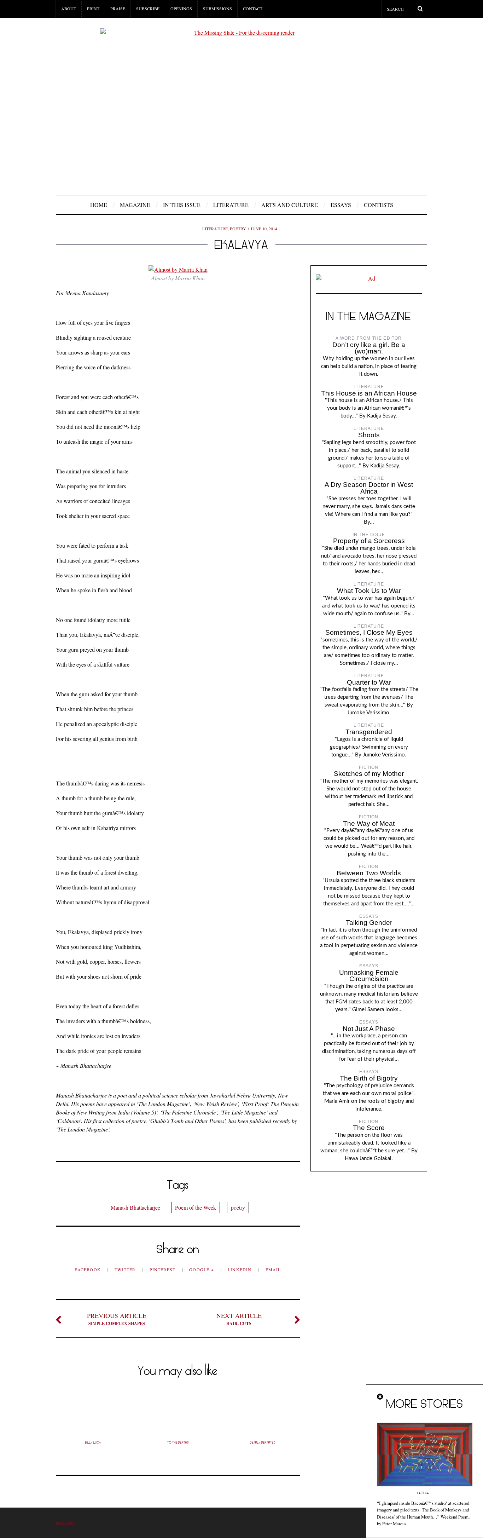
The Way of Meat (369, 823)
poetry (238, 1207)
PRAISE (117, 8)
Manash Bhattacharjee (135, 1207)
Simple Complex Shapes (116, 1318)
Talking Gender (369, 922)
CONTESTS (378, 204)
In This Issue (181, 204)
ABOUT (68, 8)
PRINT (93, 8)
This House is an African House (369, 393)
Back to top (65, 1523)
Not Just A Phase (369, 1028)
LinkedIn (240, 1269)
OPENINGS (181, 8)
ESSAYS (341, 204)
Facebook (88, 1269)
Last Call (424, 1493)
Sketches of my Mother (369, 773)
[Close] (380, 1396)
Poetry (238, 228)
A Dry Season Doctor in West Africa (369, 488)
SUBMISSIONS (217, 8)
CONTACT (252, 8)
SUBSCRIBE (147, 8)
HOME (98, 204)
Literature (231, 204)
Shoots (369, 435)
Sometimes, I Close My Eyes (369, 632)
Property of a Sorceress (369, 541)
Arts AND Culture (289, 204)
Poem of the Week (195, 1207)
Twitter (126, 1269)
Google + (202, 1269)
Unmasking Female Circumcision (368, 976)
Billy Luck (93, 1442)
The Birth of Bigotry (369, 1078)
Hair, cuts (239, 1318)
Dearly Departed (262, 1442)
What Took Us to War (369, 590)
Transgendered (368, 732)
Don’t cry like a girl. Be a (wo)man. (368, 348)
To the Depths (178, 1442)
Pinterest (163, 1269)
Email (273, 1269)
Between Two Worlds (369, 873)
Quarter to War (369, 682)
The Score (369, 1127)
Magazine (135, 204)
